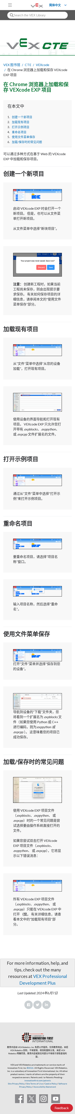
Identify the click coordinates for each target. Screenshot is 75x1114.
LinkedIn (46, 1005)
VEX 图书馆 (11, 65)
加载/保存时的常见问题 (27, 142)
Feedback (62, 1108)
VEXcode (42, 65)
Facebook (28, 1005)
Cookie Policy (51, 1083)
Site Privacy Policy (16, 1083)
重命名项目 (19, 132)
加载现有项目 (20, 122)
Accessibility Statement (44, 1086)
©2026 (30, 1068)
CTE (28, 65)
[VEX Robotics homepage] (32, 4)
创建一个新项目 (22, 117)
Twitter (37, 1005)
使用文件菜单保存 (23, 137)
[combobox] (37, 15)
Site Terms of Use (34, 1083)
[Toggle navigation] (10, 5)
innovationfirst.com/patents (37, 1080)
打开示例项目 (20, 127)
